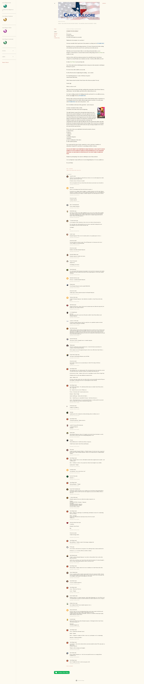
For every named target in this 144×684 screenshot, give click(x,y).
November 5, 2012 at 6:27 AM (74, 184)
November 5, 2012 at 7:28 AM (74, 207)
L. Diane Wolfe (73, 497)
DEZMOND (72, 211)
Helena (71, 432)
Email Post (71, 168)
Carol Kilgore (72, 368)
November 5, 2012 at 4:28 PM (74, 402)
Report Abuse (5, 62)
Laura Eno (72, 176)
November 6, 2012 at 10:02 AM (75, 466)
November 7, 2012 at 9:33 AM (74, 562)
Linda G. (71, 234)
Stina (71, 187)
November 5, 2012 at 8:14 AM (74, 217)
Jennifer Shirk (72, 338)
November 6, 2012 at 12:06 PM (75, 479)
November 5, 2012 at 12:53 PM (74, 335)
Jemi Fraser (72, 652)
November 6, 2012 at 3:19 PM (74, 537)
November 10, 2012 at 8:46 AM (75, 663)
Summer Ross (72, 476)
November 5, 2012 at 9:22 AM (74, 257)
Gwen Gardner (72, 595)
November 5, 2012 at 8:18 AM (74, 237)
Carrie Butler (72, 580)
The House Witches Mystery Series (69, 23)
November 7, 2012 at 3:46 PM (74, 592)
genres (55, 34)
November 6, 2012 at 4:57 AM (74, 454)
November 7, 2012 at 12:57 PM (74, 584)
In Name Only (57, 37)
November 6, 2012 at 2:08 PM (74, 494)
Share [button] (55, 28)
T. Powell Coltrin (73, 220)
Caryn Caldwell (72, 572)
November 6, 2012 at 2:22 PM (74, 507)
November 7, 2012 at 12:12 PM (74, 577)
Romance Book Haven (74, 522)
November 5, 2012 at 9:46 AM (74, 266)
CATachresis (72, 405)
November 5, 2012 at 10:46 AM (75, 274)
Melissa (71, 345)
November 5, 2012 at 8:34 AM (74, 244)
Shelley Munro (72, 603)
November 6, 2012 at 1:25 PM (74, 485)
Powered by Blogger (81, 680)
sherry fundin (72, 609)
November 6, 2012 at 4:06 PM (74, 543)
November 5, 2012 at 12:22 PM (74, 317)
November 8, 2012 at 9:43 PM (74, 649)
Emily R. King (72, 260)
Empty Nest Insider (74, 354)
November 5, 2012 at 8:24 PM (74, 415)
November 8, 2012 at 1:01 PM (74, 639)
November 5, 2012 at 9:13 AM (74, 251)
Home (59, 23)
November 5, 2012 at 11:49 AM (74, 309)
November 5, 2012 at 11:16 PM (74, 429)
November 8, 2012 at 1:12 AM (74, 606)
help (55, 36)
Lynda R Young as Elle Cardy (75, 425)
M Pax (71, 546)
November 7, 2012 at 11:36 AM (74, 569)
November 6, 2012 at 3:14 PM (74, 529)
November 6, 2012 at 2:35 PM (74, 519)
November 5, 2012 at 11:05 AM (74, 287)
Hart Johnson (72, 328)
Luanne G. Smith (73, 320)
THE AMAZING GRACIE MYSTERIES (86, 23)
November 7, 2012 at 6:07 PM (74, 600)
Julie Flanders (72, 555)
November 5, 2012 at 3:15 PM (74, 351)
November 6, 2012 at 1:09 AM (74, 446)
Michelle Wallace (73, 254)
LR (70, 440)
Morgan (71, 284)
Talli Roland (72, 304)
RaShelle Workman (73, 277)
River (71, 449)
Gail (70, 412)
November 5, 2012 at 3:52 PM (74, 365)
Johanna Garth (73, 297)
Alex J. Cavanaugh (73, 204)
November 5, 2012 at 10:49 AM (75, 281)
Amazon (55, 33)
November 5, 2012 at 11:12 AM (74, 294)
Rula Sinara (72, 269)
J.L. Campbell (72, 312)
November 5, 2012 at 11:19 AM (74, 301)
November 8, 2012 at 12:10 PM (74, 626)
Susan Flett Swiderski (74, 488)
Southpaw (72, 469)
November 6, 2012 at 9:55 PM (74, 552)
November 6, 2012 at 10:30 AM (75, 472)
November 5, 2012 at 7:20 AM (74, 201)
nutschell (71, 619)
